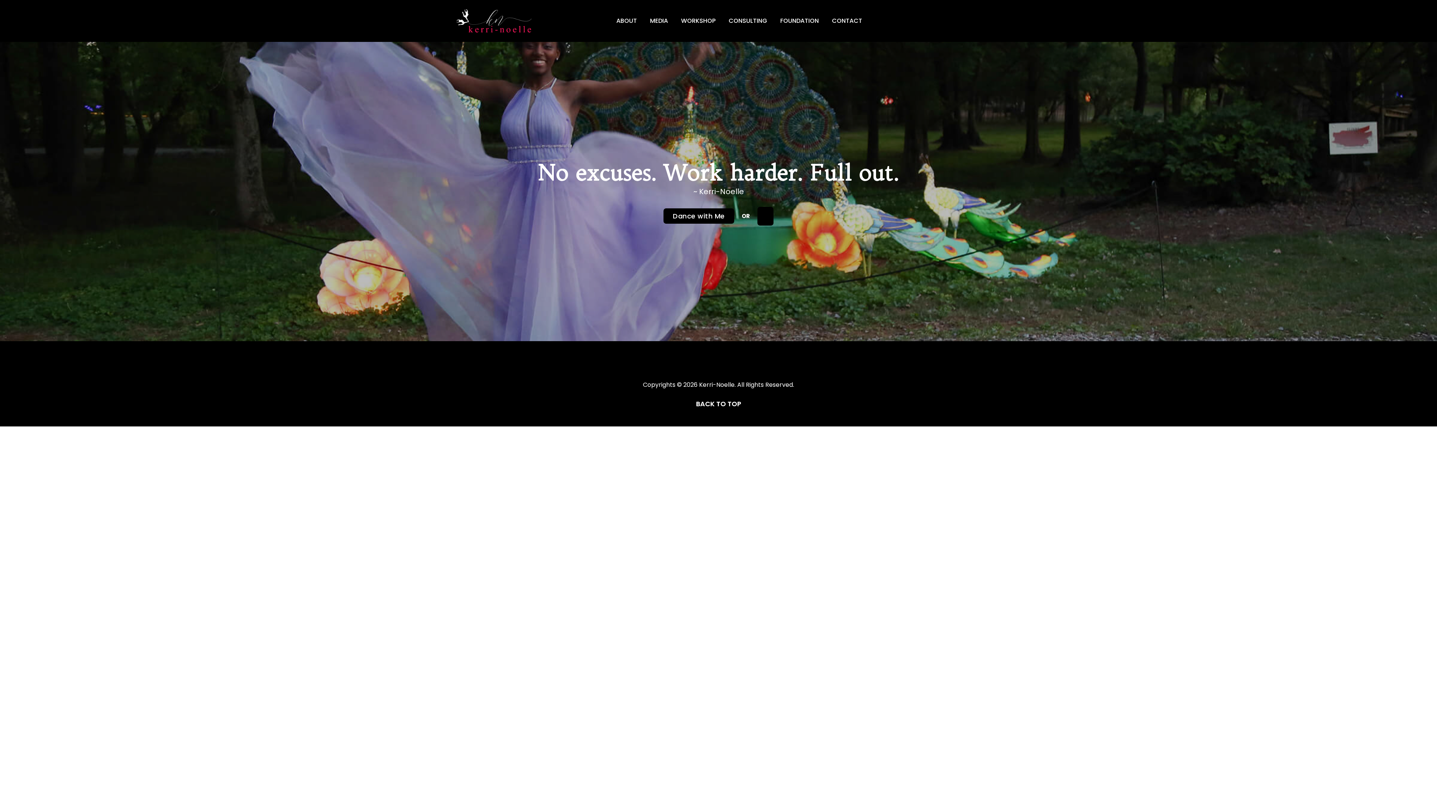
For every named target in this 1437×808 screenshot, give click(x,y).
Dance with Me (699, 216)
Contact (847, 21)
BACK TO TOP (718, 404)
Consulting (748, 21)
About (626, 21)
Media (659, 21)
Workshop (698, 21)
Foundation (799, 21)
